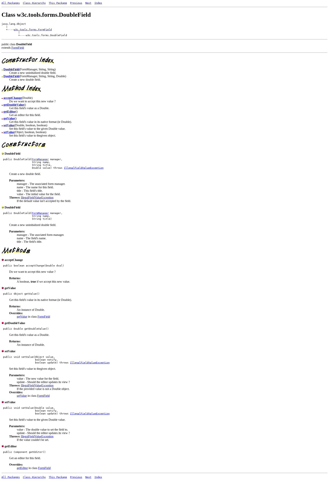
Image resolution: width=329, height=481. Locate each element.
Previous (76, 3)
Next (88, 3)
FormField (17, 47)
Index (98, 3)
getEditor (22, 468)
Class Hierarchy (34, 3)
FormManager (40, 159)
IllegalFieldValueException (84, 167)
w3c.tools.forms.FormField (33, 29)
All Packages (11, 3)
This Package (58, 3)
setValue (22, 395)
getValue (22, 316)
